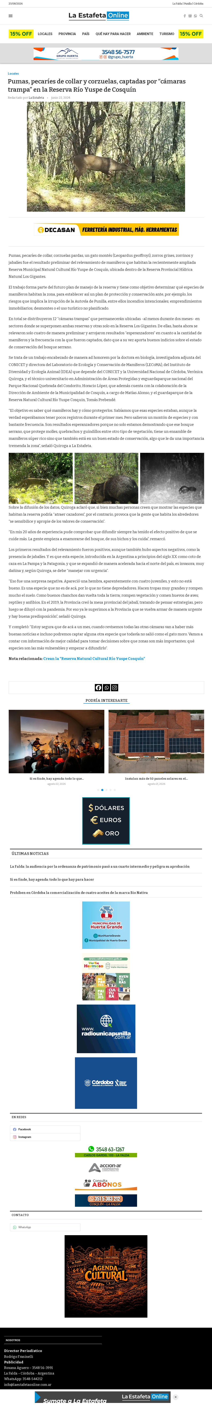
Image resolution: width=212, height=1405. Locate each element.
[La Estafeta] (103, 1397)
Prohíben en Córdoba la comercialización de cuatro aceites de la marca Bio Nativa (79, 893)
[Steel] (106, 1276)
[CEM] (21, 31)
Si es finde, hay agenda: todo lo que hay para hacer (52, 879)
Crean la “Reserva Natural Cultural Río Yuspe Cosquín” (94, 658)
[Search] (201, 16)
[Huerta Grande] (106, 925)
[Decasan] (106, 229)
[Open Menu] (10, 16)
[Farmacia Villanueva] (106, 1151)
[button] (14, 750)
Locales (45, 34)
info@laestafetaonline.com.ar (27, 1385)
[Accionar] (106, 1167)
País (85, 34)
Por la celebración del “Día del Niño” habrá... (156, 779)
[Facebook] (184, 16)
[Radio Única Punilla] (106, 1029)
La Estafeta (37, 98)
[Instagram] (190, 16)
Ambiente (145, 34)
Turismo (166, 34)
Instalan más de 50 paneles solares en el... (56, 779)
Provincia (67, 34)
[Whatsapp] (195, 16)
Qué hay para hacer (113, 34)
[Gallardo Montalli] (106, 821)
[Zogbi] (106, 1200)
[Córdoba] (106, 1083)
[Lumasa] (106, 1184)
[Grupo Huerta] (106, 54)
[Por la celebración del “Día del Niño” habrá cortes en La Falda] (156, 741)
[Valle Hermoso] (106, 976)
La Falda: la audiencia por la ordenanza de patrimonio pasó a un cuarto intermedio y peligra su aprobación (100, 867)
